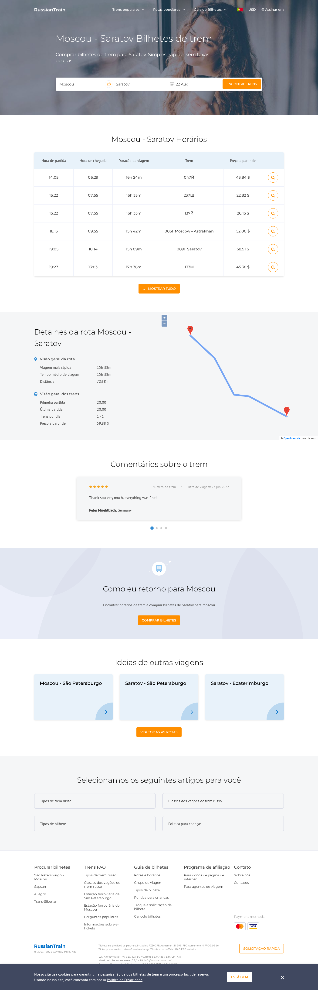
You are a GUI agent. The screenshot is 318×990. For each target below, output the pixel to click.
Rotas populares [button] (167, 10)
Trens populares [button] (126, 10)
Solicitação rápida (261, 948)
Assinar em (274, 10)
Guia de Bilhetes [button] (208, 10)
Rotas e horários (147, 875)
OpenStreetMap (292, 438)
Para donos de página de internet (204, 877)
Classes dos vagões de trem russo (102, 885)
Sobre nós (242, 875)
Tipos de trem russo (100, 875)
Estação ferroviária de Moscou (101, 907)
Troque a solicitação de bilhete (153, 907)
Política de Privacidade (124, 979)
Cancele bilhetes (147, 916)
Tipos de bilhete (147, 890)
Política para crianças (151, 897)
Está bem (239, 977)
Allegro (40, 894)
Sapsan (40, 886)
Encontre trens (242, 84)
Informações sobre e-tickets (101, 926)
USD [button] (252, 10)
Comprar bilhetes (159, 620)
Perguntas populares (101, 917)
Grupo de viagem (148, 883)
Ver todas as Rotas (159, 732)
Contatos (241, 883)
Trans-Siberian (45, 901)
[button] (240, 9)
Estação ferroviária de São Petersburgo (101, 896)
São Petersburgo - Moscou (49, 877)
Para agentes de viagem (203, 886)
